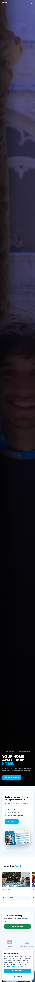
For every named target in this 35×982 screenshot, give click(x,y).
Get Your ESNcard (11, 777)
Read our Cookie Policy (15, 966)
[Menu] (31, 3)
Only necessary (17, 976)
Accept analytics (17, 971)
